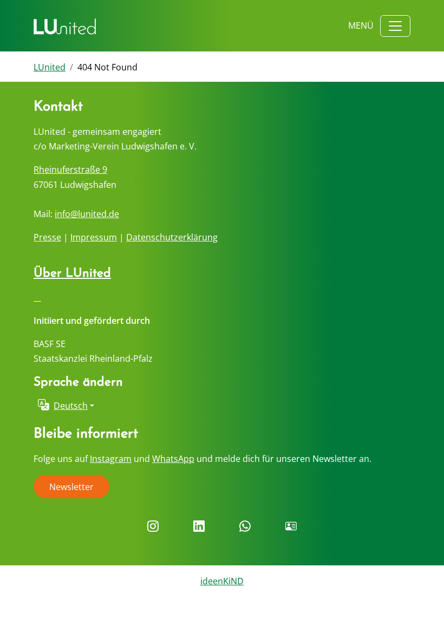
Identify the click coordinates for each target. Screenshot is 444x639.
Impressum (93, 237)
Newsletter (71, 487)
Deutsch (71, 406)
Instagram (111, 459)
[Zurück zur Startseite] (65, 26)
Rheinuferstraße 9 (70, 169)
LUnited (50, 67)
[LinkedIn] (199, 527)
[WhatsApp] (245, 527)
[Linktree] (291, 527)
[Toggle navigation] (395, 26)
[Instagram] (153, 527)
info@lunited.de (87, 214)
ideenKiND (222, 581)
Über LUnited (72, 274)
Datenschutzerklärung (172, 237)
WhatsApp (173, 459)
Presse (47, 237)
